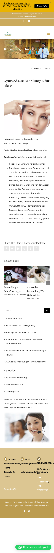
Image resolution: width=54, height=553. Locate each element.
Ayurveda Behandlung (16, 378)
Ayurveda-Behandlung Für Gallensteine (35, 291)
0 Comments (21, 295)
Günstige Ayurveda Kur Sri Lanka (21, 332)
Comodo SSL (10, 489)
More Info (42, 6)
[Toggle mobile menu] (48, 34)
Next (46, 69)
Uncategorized (13, 392)
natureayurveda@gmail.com (27, 16)
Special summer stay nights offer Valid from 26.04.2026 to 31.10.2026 (16, 6)
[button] (33, 547)
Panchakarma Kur (14, 385)
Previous (37, 69)
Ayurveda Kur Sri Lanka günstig (20, 326)
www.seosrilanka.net (41, 506)
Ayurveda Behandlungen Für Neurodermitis (26, 362)
